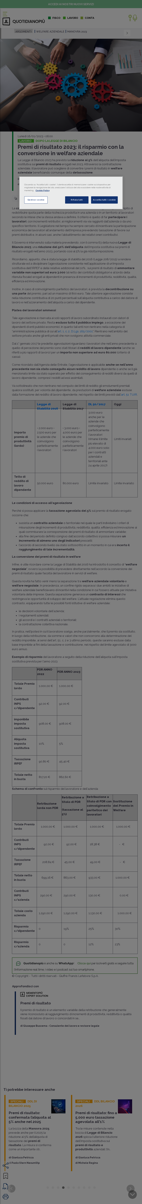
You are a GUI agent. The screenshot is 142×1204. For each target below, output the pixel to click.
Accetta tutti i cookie (104, 200)
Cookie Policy (43, 190)
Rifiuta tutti (77, 200)
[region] (71, 192)
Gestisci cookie (36, 200)
